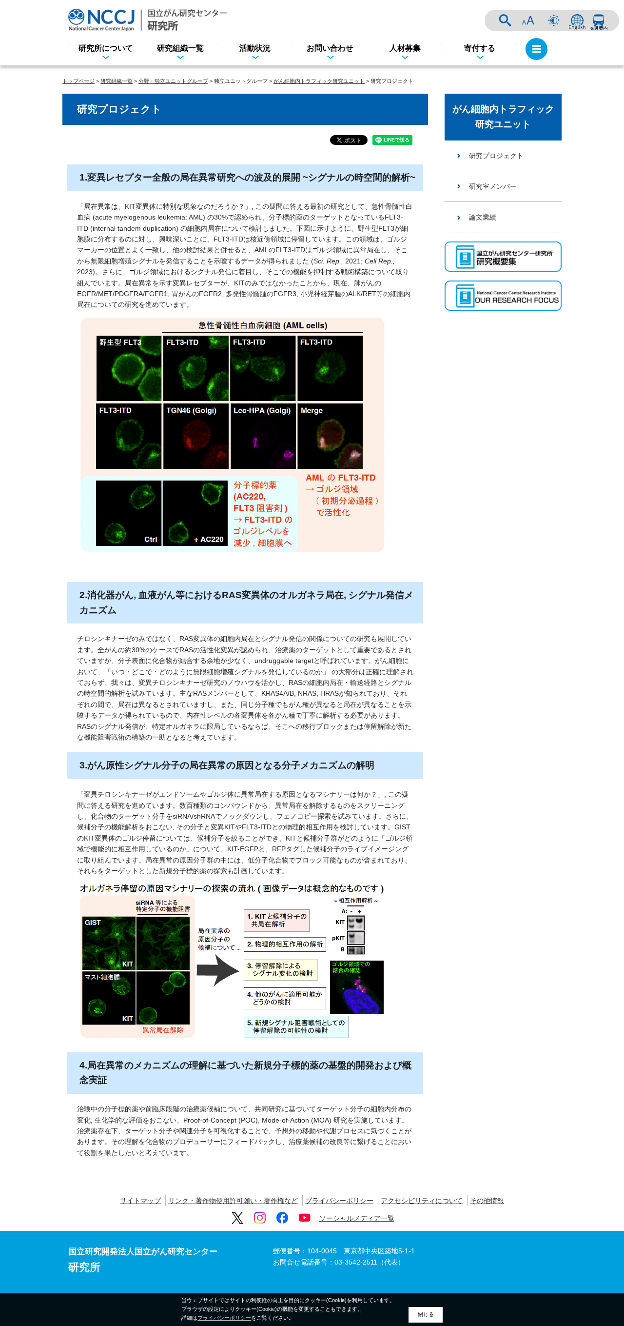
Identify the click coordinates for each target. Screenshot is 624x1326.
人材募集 (405, 48)
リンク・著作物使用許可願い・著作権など (233, 1201)
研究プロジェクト (496, 156)
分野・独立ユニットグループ (173, 81)
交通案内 (598, 20)
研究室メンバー (493, 186)
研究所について (105, 48)
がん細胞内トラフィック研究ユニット (319, 81)
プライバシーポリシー (339, 1201)
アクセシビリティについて (422, 1201)
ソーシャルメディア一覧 (356, 1218)
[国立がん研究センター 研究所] (147, 20)
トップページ (78, 81)
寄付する (479, 48)
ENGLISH (577, 20)
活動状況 (255, 48)
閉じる (426, 1314)
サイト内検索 (505, 20)
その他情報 (487, 1201)
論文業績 (482, 217)
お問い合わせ (330, 48)
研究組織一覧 (180, 48)
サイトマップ (140, 1201)
